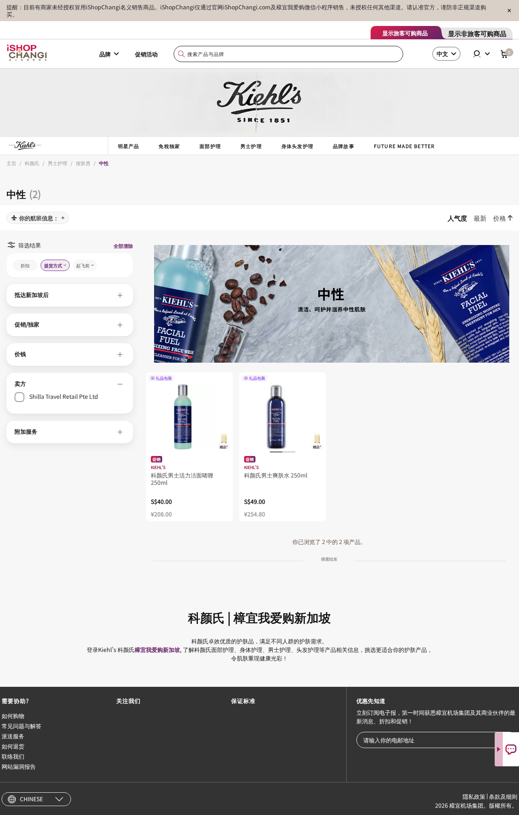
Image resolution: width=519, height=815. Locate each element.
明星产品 (128, 145)
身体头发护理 (297, 145)
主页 (11, 162)
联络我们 (13, 756)
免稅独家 (169, 145)
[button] (70, 295)
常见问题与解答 (21, 726)
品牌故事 (343, 145)
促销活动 (146, 54)
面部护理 (210, 145)
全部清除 (123, 245)
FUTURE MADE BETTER (404, 145)
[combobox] (288, 54)
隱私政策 (474, 796)
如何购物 (13, 716)
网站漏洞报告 (19, 766)
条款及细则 (503, 796)
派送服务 (13, 736)
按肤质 (83, 162)
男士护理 (251, 145)
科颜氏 (32, 162)
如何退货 (13, 746)
